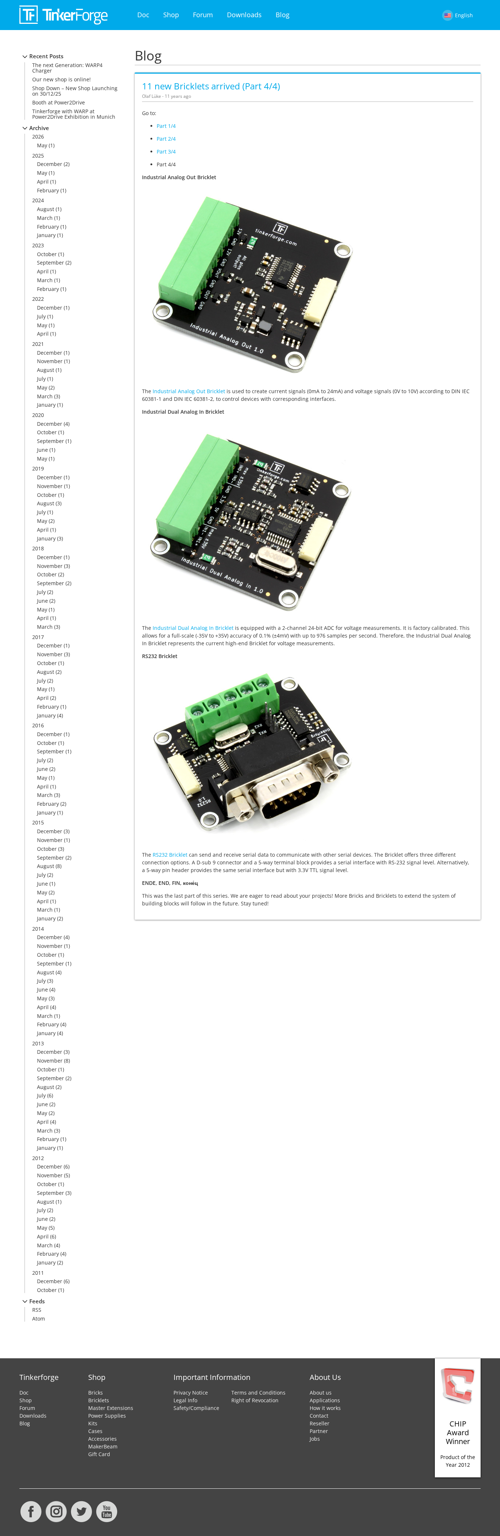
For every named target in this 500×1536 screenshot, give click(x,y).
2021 (38, 343)
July (41, 316)
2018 (38, 548)
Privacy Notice (190, 1392)
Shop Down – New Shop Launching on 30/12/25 (74, 91)
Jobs (315, 1438)
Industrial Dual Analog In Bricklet (193, 627)
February (48, 190)
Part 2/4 (166, 138)
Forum (203, 14)
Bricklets (98, 1400)
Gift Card (99, 1454)
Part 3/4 (166, 151)
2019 (38, 468)
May (42, 145)
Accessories (102, 1438)
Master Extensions (110, 1407)
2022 (38, 298)
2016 (38, 725)
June (42, 449)
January (46, 235)
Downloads (244, 14)
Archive (39, 128)
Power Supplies (107, 1415)
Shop (171, 14)
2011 (38, 1272)
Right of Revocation (255, 1400)
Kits (92, 1423)
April (43, 181)
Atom (38, 1318)
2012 (38, 1158)
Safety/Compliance (196, 1407)
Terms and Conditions (258, 1392)
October (47, 254)
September (50, 262)
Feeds (37, 1301)
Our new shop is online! (61, 79)
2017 (38, 637)
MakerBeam (102, 1446)
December (49, 163)
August (45, 209)
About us (321, 1392)
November (50, 361)
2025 (38, 155)
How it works (325, 1407)
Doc (143, 14)
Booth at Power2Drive (58, 102)
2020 (38, 414)
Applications (325, 1400)
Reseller (319, 1423)
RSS (36, 1309)
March (45, 217)
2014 (38, 928)
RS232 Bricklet (170, 854)
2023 (38, 245)
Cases (95, 1431)
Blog (283, 14)
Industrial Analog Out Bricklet (189, 391)
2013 (38, 1043)
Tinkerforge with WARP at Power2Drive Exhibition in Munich (73, 114)
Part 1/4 (166, 125)
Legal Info (185, 1400)
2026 (38, 136)
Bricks (95, 1392)
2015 (38, 822)
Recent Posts (46, 56)
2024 (38, 200)
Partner (319, 1431)
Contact (319, 1415)
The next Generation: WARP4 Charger (67, 68)
